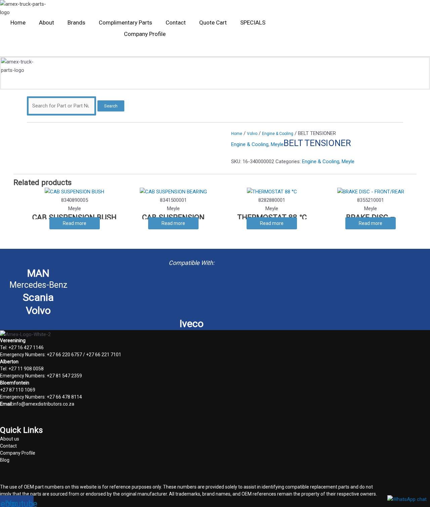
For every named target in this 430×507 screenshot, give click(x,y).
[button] (62, 50)
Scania (38, 297)
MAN (38, 273)
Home (18, 22)
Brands (76, 22)
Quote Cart (213, 22)
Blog (4, 460)
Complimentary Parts (125, 22)
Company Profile (145, 34)
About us (9, 439)
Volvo (252, 133)
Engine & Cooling (277, 133)
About (46, 22)
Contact (176, 22)
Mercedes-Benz (38, 285)
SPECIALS (252, 22)
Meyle (277, 144)
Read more (74, 223)
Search (111, 105)
